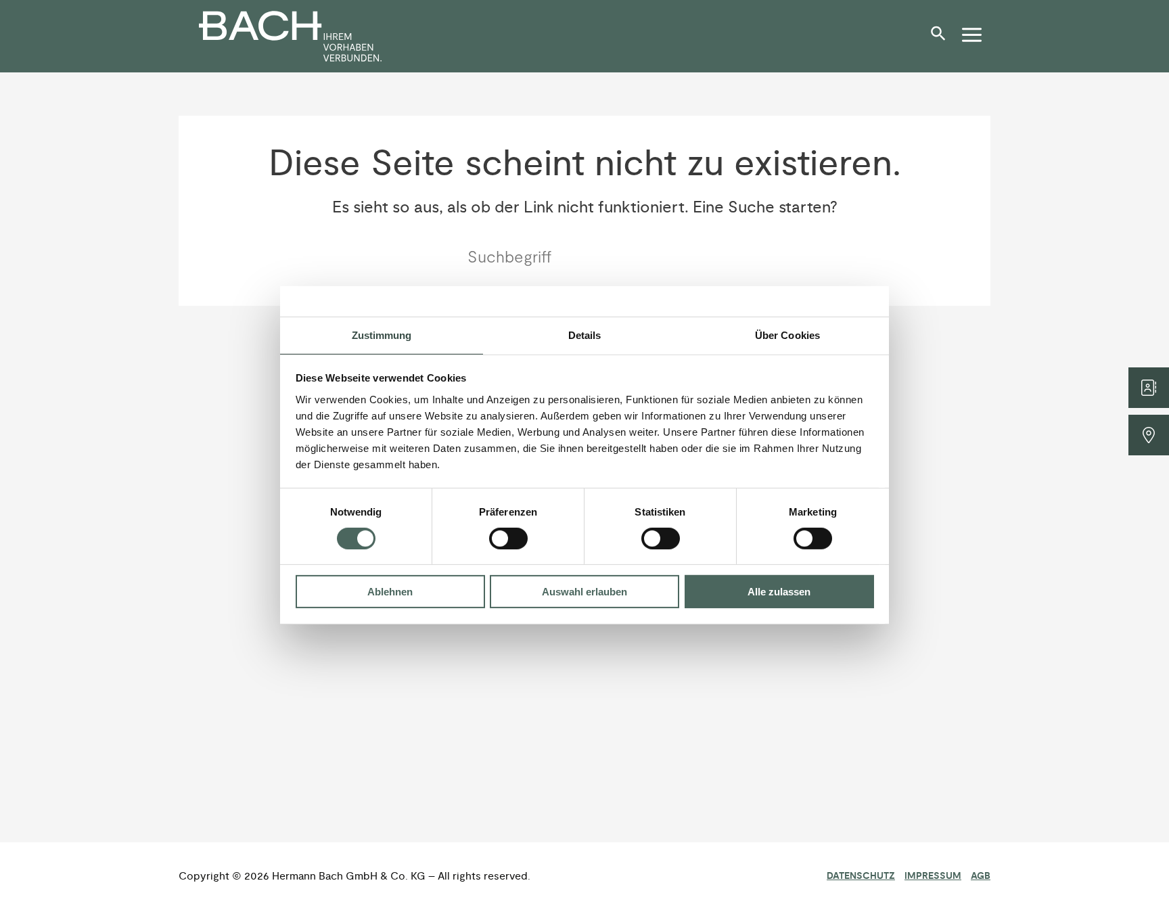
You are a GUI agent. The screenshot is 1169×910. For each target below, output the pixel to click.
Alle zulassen (779, 591)
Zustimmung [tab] (382, 334)
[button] (941, 38)
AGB (980, 876)
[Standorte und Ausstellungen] (1148, 435)
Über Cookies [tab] (787, 334)
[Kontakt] (1148, 387)
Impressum (932, 876)
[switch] (508, 538)
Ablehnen (390, 591)
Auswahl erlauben (584, 591)
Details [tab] (584, 334)
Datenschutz (861, 876)
